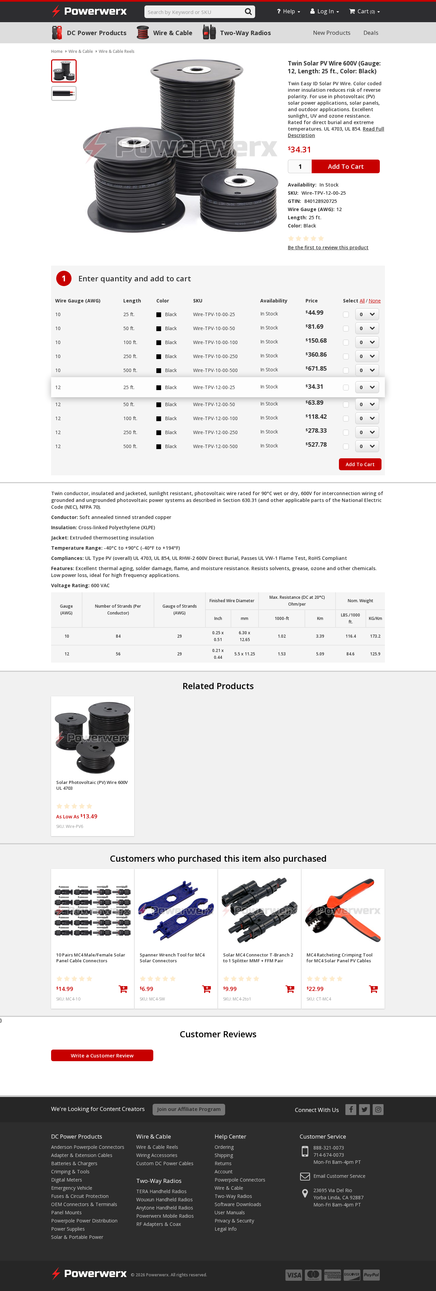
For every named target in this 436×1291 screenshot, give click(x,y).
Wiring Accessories (156, 1155)
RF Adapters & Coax (158, 1224)
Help (289, 11)
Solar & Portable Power (77, 1237)
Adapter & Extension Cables (81, 1155)
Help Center (230, 1136)
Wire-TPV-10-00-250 (215, 356)
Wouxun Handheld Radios (164, 1199)
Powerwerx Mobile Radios (165, 1216)
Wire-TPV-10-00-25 (214, 314)
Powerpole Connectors (240, 1179)
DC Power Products (96, 33)
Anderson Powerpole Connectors (87, 1147)
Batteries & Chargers (74, 1163)
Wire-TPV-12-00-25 (214, 387)
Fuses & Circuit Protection (80, 1196)
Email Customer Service (339, 1176)
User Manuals (230, 1212)
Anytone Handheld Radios (164, 1207)
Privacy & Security (234, 1220)
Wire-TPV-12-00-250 (215, 432)
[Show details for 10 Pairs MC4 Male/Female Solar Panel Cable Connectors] (92, 910)
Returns (223, 1163)
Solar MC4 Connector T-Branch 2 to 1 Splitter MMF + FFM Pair (258, 958)
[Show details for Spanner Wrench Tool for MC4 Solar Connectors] (176, 910)
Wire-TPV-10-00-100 (215, 342)
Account (224, 1171)
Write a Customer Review (102, 1055)
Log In (325, 11)
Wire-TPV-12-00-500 (215, 446)
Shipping (224, 1155)
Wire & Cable (172, 33)
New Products (332, 32)
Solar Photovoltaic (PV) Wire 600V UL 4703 (92, 785)
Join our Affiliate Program (189, 1108)
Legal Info (226, 1229)
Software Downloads (238, 1204)
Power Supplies (68, 1229)
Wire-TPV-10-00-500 (215, 370)
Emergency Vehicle (71, 1188)
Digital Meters (66, 1179)
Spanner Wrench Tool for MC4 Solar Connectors (172, 958)
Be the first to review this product (328, 247)
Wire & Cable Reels (157, 1147)
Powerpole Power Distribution (84, 1220)
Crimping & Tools (70, 1171)
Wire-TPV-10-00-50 (214, 328)
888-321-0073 (328, 1147)
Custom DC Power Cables (164, 1163)
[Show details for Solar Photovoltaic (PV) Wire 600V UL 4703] (92, 738)
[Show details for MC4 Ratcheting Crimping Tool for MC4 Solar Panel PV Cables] (343, 910)
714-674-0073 (328, 1155)
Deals (370, 32)
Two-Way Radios (245, 33)
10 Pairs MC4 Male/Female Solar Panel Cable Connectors (90, 958)
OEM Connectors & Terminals (84, 1204)
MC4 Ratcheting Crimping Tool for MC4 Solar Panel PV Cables (340, 958)
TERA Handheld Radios (161, 1191)
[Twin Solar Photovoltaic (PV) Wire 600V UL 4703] (64, 71)
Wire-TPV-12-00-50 (214, 404)
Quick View (93, 704)
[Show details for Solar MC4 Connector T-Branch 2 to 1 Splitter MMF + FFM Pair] (259, 910)
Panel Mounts (66, 1212)
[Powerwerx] (89, 12)
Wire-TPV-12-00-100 (215, 418)
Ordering (224, 1147)
